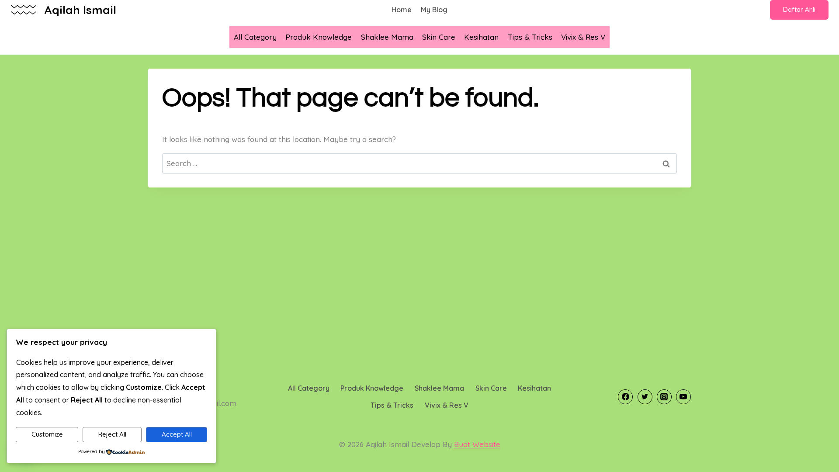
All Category (255, 37)
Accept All (177, 434)
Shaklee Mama (387, 37)
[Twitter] (645, 396)
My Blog (434, 9)
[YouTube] (683, 396)
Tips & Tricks (530, 37)
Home (402, 9)
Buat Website (477, 444)
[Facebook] (625, 396)
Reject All (112, 434)
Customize (47, 434)
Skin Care (438, 37)
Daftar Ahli (799, 9)
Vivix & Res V (583, 37)
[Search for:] (419, 163)
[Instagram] (664, 396)
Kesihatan (481, 37)
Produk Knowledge (318, 37)
